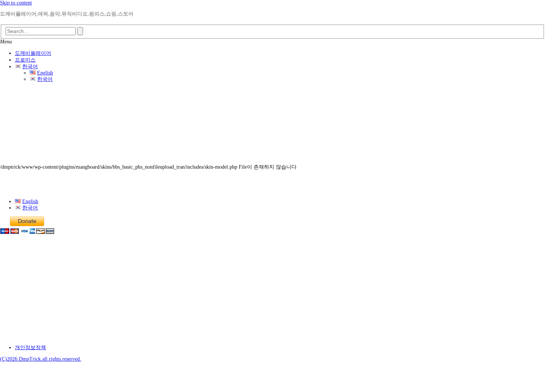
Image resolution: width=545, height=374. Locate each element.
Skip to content (16, 3)
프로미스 (25, 60)
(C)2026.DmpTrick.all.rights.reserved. (40, 359)
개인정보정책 (30, 347)
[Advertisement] (272, 125)
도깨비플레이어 (33, 53)
